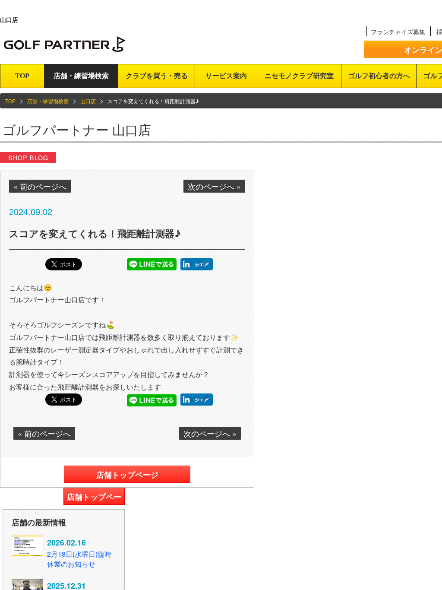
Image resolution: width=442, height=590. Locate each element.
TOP (22, 75)
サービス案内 (226, 75)
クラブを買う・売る (157, 75)
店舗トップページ (127, 474)
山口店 (88, 101)
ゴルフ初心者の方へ (379, 75)
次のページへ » (214, 186)
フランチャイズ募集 (398, 31)
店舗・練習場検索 (81, 75)
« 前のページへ (39, 186)
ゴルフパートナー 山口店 (77, 129)
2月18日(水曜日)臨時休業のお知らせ (79, 559)
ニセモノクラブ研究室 (299, 75)
